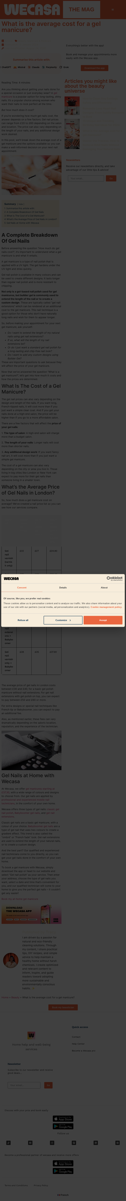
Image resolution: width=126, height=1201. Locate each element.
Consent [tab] (21, 587)
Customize (61, 620)
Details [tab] (63, 587)
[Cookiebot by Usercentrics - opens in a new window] (109, 578)
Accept (103, 620)
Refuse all (23, 620)
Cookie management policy (106, 607)
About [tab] (104, 587)
